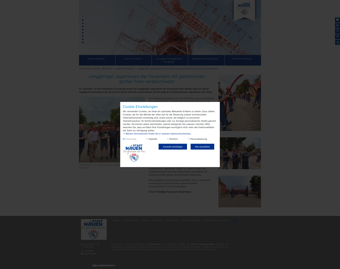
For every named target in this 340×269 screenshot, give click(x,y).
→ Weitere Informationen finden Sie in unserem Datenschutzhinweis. (157, 133)
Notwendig (130, 139)
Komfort (174, 139)
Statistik (153, 139)
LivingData (101, 265)
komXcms (110, 265)
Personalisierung (198, 139)
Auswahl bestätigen (173, 146)
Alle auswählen (202, 146)
